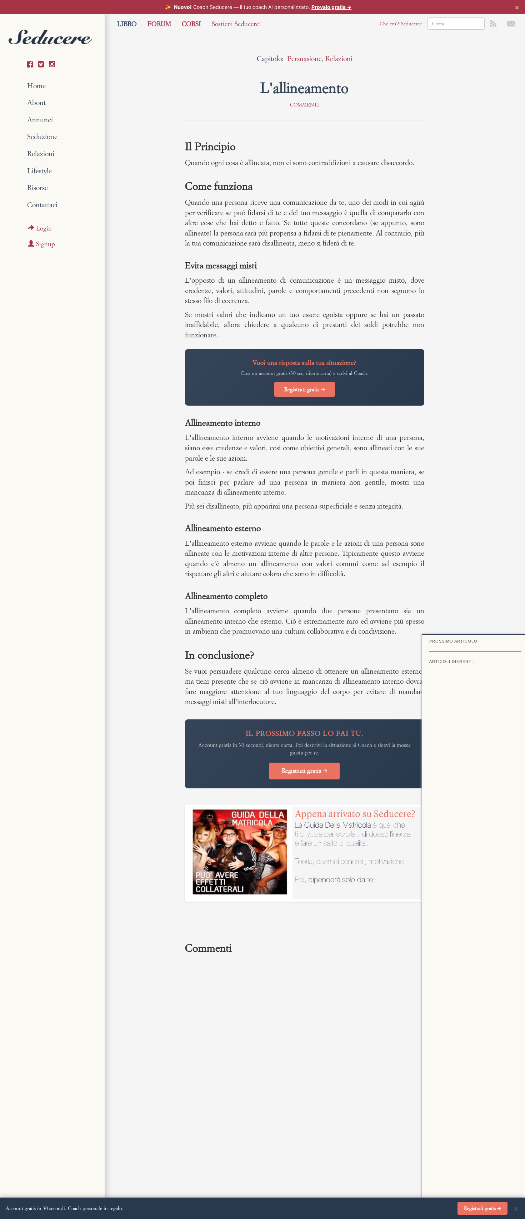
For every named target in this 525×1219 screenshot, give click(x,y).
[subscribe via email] (511, 23)
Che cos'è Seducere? (401, 23)
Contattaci (42, 204)
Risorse (37, 187)
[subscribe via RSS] (493, 23)
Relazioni (40, 153)
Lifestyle (39, 171)
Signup (44, 244)
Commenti (304, 105)
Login (43, 228)
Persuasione (304, 58)
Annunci (40, 119)
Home (36, 85)
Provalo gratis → (331, 7)
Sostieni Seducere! (236, 24)
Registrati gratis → (304, 389)
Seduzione (42, 136)
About (36, 102)
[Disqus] (304, 1055)
